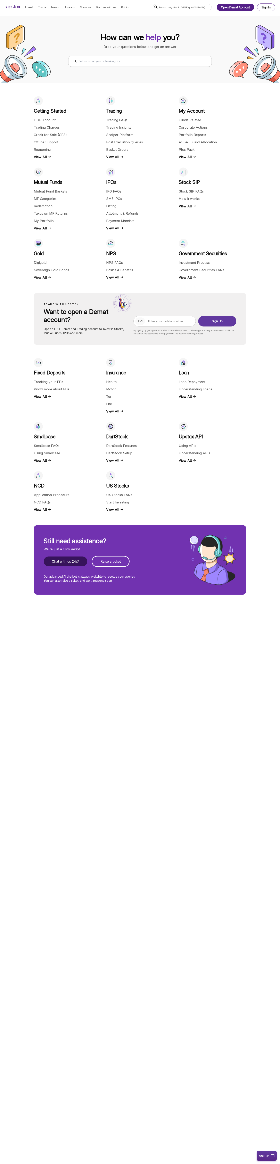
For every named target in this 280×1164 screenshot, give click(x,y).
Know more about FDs (51, 389)
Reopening (42, 149)
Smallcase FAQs (46, 446)
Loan (184, 373)
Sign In (266, 7)
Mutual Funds (48, 182)
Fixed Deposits (49, 373)
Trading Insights (118, 127)
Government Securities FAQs (201, 270)
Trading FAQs (116, 120)
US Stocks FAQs (119, 495)
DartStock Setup (119, 453)
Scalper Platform (119, 135)
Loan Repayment (192, 382)
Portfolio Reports (192, 135)
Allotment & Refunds (122, 213)
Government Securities (203, 253)
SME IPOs (114, 199)
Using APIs (187, 446)
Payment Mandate (120, 221)
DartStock (117, 437)
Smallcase (45, 437)
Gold (39, 253)
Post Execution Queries (124, 142)
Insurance (116, 373)
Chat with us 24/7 (65, 561)
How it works (189, 199)
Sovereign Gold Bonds (51, 270)
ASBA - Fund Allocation (198, 142)
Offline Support (46, 142)
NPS (111, 253)
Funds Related (190, 120)
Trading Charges (47, 127)
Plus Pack (187, 149)
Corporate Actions (193, 127)
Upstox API (191, 437)
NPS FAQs (114, 263)
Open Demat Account (235, 7)
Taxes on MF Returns (51, 213)
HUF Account (45, 120)
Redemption (43, 206)
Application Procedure (51, 495)
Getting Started (50, 111)
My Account (192, 111)
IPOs (111, 182)
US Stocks (117, 486)
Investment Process (194, 263)
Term (110, 396)
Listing (111, 206)
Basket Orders (117, 149)
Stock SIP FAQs (191, 191)
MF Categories (45, 199)
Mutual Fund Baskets (50, 191)
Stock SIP (189, 182)
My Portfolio (44, 221)
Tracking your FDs (48, 382)
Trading (114, 111)
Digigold (40, 263)
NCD (39, 486)
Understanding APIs (194, 453)
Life (109, 404)
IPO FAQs (113, 191)
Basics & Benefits (119, 270)
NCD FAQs (42, 502)
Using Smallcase (47, 453)
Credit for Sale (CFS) (50, 135)
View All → (42, 157)
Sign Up (217, 321)
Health (111, 382)
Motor (111, 389)
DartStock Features (121, 446)
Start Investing (117, 502)
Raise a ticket (110, 561)
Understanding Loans (195, 389)
